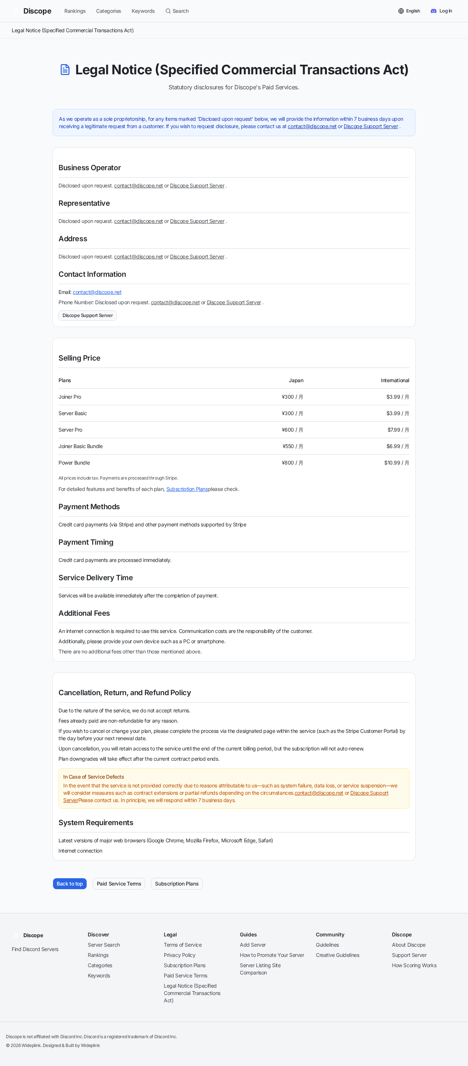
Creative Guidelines (337, 955)
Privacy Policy (179, 955)
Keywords (143, 11)
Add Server (253, 945)
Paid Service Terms (119, 883)
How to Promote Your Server (272, 955)
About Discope (409, 945)
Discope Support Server (371, 126)
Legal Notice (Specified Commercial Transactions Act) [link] (72, 30)
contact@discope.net (312, 126)
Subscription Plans (187, 489)
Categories (108, 11)
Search (181, 11)
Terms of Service (183, 945)
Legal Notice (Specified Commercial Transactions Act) (192, 993)
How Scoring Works (414, 965)
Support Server (409, 955)
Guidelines (327, 945)
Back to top (70, 883)
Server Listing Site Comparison (260, 969)
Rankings (75, 11)
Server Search (104, 945)
